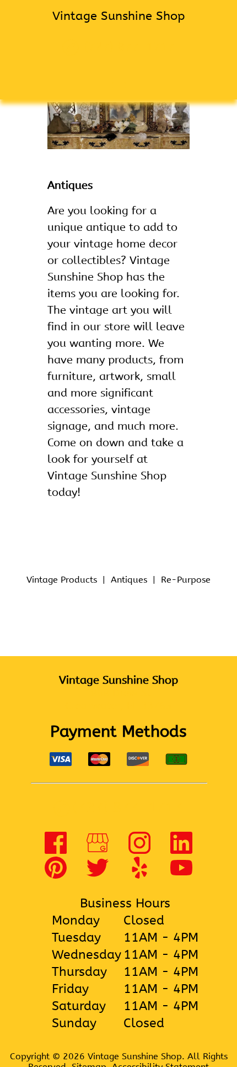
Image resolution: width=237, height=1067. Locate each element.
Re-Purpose (186, 579)
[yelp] (139, 875)
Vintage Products (61, 579)
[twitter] (97, 875)
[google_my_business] (97, 850)
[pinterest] (55, 875)
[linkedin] (181, 850)
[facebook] (55, 850)
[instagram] (139, 850)
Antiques (129, 579)
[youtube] (181, 875)
